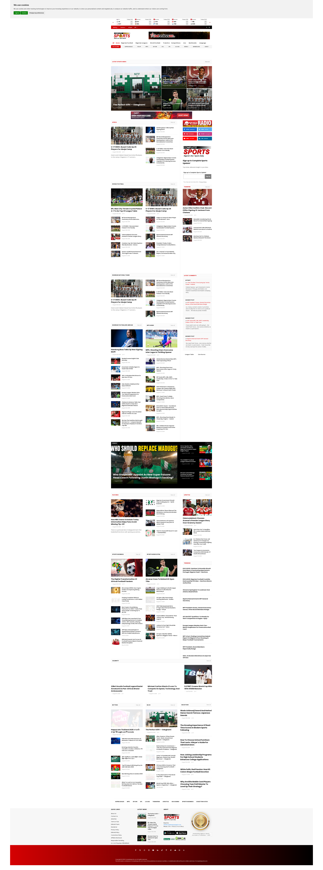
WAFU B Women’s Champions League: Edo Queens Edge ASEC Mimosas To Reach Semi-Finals (166, 388)
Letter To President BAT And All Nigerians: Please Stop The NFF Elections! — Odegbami (165, 757)
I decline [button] (24, 13)
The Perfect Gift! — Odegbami (129, 104)
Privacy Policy (115, 830)
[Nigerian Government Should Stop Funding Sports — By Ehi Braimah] (150, 502)
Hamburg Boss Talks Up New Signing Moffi (165, 128)
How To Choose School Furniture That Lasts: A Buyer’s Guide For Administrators (194, 742)
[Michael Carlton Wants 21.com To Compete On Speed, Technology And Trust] (164, 674)
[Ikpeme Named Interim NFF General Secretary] (150, 237)
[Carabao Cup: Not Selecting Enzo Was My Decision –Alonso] (115, 245)
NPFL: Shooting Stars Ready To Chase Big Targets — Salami (165, 418)
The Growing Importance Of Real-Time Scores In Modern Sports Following (195, 727)
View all (207, 62)
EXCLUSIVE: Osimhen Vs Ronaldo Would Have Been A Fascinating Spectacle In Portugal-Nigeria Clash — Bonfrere (197, 570)
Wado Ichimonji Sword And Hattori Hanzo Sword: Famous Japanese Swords (196, 713)
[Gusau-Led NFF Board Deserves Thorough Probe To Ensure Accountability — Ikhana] (115, 254)
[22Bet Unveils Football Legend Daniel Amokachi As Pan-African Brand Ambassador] (128, 674)
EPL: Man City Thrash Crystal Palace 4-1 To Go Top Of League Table (173, 81)
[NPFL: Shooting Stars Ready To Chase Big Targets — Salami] (150, 419)
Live (184, 43)
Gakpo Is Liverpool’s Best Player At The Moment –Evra (166, 218)
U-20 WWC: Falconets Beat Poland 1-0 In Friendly (164, 149)
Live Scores (115, 46)
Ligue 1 (207, 46)
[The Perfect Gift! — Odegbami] (136, 88)
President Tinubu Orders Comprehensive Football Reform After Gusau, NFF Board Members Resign (166, 244)
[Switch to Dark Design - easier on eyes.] (207, 27)
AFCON (155, 46)
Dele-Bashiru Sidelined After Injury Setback (130, 385)
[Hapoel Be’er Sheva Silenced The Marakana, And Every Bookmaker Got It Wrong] (150, 512)
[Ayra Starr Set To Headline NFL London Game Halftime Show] (187, 531)
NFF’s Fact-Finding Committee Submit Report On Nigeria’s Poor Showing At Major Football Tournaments (196, 638)
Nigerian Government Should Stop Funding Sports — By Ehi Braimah (165, 502)
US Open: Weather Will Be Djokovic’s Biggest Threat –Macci (166, 634)
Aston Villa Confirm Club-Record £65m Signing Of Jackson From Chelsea (197, 81)
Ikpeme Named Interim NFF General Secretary (164, 235)
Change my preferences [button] (36, 13)
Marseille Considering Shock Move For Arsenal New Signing (203, 220)
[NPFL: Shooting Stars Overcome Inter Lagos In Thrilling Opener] (161, 339)
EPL (169, 46)
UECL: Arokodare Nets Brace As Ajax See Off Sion (131, 376)
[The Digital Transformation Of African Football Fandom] (127, 568)
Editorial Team (115, 824)
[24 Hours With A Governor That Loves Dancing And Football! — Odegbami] (150, 767)
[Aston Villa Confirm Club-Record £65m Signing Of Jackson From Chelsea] (199, 77)
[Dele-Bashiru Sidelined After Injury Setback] (115, 386)
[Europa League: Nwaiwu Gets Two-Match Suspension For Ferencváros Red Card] (115, 395)
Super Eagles (129, 46)
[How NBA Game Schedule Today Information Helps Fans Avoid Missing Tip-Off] (127, 508)
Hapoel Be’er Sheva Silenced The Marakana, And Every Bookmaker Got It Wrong (166, 512)
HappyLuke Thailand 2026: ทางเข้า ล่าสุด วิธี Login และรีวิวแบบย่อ (125, 731)
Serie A (186, 46)
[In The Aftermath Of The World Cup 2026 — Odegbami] (150, 777)
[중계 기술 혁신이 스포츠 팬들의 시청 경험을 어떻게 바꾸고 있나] (115, 759)
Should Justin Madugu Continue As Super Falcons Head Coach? (187, 474)
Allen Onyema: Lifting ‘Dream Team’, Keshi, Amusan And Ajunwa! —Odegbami (165, 738)
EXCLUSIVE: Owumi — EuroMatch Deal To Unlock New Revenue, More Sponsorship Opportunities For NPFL (166, 408)
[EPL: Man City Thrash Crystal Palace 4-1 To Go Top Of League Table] (174, 77)
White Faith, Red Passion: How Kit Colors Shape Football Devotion (195, 770)
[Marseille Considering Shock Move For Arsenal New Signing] (187, 221)
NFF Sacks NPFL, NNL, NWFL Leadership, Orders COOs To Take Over (166, 378)
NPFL (147, 46)
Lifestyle (166, 801)
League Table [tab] (189, 354)
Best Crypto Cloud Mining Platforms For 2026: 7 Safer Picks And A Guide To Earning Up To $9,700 (132, 609)
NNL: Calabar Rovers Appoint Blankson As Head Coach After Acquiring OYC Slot (165, 427)
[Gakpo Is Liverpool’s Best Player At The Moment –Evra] (150, 220)
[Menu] (113, 43)
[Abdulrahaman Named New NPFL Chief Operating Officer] (150, 361)
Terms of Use (115, 821)
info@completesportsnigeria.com (172, 824)
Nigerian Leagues (141, 43)
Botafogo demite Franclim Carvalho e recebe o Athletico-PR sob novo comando (132, 748)
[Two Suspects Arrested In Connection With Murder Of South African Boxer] (187, 552)
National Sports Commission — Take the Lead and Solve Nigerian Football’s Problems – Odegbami (166, 747)
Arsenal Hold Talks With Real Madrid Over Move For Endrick (203, 228)
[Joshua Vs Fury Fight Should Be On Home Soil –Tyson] (150, 627)
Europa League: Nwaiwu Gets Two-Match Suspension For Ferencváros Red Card (131, 394)
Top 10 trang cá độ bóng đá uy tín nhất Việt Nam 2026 (132, 766)
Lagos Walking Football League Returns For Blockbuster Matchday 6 (166, 589)
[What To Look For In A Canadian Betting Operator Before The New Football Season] (115, 784)
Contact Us (114, 816)
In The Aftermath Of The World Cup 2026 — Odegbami (165, 775)
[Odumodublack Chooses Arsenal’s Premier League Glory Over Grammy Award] (115, 237)
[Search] (209, 27)
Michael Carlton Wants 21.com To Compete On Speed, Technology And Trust (164, 688)
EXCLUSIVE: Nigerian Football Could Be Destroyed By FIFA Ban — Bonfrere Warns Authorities (197, 581)
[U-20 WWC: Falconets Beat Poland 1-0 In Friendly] (150, 151)
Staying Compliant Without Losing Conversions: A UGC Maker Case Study (132, 599)
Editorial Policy (115, 832)
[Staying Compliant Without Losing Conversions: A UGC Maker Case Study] (115, 600)
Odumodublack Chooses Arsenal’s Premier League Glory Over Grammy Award (131, 235)
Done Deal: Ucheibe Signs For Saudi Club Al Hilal (131, 368)
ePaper (130, 27)
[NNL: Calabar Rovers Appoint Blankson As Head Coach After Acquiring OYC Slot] (150, 428)
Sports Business (188, 801)
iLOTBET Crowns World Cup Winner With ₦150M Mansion (199, 687)
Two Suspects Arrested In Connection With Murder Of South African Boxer (202, 552)
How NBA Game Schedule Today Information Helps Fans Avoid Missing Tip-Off (125, 521)
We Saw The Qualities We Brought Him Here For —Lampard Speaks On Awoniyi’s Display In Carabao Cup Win (132, 422)
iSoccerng (175, 801)
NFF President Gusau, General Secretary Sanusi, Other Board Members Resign (197, 303)
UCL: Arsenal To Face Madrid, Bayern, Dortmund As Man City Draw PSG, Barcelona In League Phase (166, 252)
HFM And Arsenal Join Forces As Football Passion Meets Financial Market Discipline (132, 641)
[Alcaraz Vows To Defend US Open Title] (174, 99)
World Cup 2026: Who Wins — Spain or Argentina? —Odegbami (166, 784)
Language (202, 43)
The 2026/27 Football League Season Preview (188, 460)
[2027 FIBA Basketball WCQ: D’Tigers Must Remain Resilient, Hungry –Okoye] (150, 608)
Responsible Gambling (117, 840)
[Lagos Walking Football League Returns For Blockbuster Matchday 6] (150, 590)
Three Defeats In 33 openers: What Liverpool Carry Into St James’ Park (165, 522)
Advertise (113, 819)
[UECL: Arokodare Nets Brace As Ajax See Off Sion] (115, 378)
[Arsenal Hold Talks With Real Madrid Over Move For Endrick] (187, 230)
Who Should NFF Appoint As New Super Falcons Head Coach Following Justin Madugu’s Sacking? (143, 476)
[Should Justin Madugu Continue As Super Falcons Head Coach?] (205, 476)
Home (118, 43)
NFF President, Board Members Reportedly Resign (193, 648)
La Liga (177, 46)
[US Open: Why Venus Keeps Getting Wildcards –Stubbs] (150, 600)
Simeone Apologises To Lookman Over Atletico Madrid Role (196, 591)
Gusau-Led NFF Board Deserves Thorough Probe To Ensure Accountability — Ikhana (131, 252)
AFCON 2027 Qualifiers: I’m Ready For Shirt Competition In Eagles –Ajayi (196, 617)
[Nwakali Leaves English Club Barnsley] (115, 360)
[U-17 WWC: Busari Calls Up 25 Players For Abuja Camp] (199, 99)
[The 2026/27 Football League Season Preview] (205, 463)
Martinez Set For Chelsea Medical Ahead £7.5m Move (202, 237)
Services (122, 27)
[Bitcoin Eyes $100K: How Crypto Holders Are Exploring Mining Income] (115, 590)
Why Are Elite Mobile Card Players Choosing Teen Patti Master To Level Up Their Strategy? (195, 784)
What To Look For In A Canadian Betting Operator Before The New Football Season (132, 784)
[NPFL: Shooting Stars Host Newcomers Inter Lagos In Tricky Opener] (150, 370)
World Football (155, 43)
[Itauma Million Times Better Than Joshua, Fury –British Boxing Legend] (150, 618)
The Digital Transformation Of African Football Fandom (124, 580)
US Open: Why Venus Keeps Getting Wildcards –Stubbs (164, 598)
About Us (113, 813)
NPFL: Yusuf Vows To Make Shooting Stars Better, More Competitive (165, 398)
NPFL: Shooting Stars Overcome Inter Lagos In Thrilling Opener (159, 351)
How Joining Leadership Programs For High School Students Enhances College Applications (196, 757)
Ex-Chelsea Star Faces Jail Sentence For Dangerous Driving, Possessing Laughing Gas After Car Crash (202, 541)
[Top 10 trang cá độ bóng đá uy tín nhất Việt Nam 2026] (115, 767)
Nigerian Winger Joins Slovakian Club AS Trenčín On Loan (131, 412)
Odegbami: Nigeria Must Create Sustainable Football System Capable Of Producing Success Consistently (166, 160)
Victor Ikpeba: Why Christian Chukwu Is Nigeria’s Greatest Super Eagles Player (188, 448)
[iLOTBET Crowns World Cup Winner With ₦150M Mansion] (201, 674)
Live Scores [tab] (201, 354)
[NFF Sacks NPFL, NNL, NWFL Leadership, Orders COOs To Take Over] (150, 379)
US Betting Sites (202, 801)
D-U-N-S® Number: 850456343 (120, 843)
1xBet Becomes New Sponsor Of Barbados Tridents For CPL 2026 (132, 739)
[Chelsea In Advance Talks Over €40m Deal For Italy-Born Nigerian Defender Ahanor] (115, 404)
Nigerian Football (127, 43)
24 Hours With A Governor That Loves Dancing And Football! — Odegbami (165, 766)
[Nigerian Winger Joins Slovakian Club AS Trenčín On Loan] (115, 414)
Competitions (176, 43)
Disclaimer (114, 827)
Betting (115, 27)
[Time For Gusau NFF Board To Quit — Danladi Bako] (150, 533)
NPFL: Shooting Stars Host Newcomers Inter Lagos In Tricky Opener (166, 369)
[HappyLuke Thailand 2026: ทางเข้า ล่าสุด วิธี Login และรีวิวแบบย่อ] (127, 718)
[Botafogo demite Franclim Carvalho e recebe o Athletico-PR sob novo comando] (115, 749)
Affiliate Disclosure (116, 838)
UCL (163, 46)
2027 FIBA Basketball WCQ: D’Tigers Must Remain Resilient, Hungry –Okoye (166, 607)
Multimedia (192, 43)
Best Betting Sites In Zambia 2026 (132, 774)
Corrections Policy (116, 835)
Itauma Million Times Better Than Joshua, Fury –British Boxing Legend (166, 617)
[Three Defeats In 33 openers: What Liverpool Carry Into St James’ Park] (150, 523)
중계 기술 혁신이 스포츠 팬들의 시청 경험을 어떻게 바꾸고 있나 (132, 757)
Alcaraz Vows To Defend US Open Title (172, 104)
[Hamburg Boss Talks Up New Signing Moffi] (150, 130)
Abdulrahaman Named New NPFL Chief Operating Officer (166, 360)
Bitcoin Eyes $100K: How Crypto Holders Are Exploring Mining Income (131, 589)
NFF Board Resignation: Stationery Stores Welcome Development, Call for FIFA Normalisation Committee (165, 139)
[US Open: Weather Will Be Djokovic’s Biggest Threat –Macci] (150, 636)
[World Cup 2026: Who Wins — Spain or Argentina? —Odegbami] (150, 785)
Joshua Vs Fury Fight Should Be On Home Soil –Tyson (165, 626)
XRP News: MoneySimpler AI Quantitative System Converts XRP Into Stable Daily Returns (131, 631)
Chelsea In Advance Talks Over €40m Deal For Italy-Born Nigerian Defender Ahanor (131, 403)
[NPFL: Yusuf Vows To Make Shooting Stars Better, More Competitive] (150, 398)
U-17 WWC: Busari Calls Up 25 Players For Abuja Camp (198, 104)
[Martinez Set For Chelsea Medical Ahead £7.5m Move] (187, 238)
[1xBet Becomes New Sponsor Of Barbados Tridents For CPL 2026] (115, 741)
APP (135, 27)
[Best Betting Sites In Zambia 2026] (115, 776)
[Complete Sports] (122, 36)
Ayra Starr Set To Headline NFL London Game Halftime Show (202, 531)
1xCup (139, 46)
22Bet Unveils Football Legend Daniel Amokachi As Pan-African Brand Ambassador (127, 688)
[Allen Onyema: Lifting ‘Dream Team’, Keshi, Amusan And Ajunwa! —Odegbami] (150, 738)
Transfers (166, 43)
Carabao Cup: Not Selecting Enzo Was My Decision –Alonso (132, 244)
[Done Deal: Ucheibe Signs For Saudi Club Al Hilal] (115, 369)
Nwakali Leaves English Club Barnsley (130, 359)
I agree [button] (17, 13)
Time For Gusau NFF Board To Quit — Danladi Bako (166, 531)
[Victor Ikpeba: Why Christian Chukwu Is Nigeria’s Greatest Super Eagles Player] (205, 449)
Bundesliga (196, 46)
